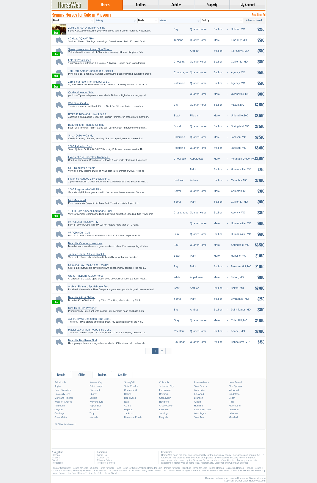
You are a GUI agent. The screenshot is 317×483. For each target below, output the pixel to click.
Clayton (59, 409)
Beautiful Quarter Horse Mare (85, 243)
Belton (232, 398)
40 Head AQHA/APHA (81, 38)
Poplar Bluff (95, 405)
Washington (200, 413)
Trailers (56, 457)
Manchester (235, 405)
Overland (234, 409)
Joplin (58, 386)
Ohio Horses (99, 470)
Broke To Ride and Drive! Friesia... (88, 114)
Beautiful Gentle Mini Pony (215, 470)
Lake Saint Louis (202, 409)
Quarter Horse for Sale (102, 468)
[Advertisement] (158, 362)
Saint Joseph (96, 386)
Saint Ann (199, 417)
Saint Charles (131, 386)
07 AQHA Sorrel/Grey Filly (83, 221)
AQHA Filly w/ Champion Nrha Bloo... (89, 318)
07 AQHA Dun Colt (79, 232)
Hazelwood (130, 398)
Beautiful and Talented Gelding (86, 124)
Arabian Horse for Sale (150, 468)
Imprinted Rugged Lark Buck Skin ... (89, 178)
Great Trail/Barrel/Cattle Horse (86, 275)
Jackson (128, 413)
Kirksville (163, 409)
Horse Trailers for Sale (90, 473)
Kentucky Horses (82, 470)
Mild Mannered (77, 200)
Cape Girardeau (63, 390)
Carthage (59, 413)
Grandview (165, 398)
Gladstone (234, 394)
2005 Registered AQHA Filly (84, 189)
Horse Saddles (111, 473)
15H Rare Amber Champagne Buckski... (91, 70)
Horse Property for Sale (64, 473)
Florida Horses (253, 468)
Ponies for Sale (172, 468)
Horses (56, 455)
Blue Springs (235, 386)
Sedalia (93, 398)
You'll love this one (117, 470)
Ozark (127, 405)
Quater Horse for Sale (81, 92)
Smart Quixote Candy (80, 135)
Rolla (231, 401)
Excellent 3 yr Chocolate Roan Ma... (89, 157)
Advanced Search (254, 20)
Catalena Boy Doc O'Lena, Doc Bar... (89, 265)
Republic (128, 409)
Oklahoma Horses (61, 470)
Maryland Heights (64, 398)
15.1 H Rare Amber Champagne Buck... (91, 211)
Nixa (126, 401)
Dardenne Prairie (133, 417)
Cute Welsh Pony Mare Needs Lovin (148, 470)
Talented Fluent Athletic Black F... (87, 254)
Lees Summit (235, 382)
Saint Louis (60, 382)
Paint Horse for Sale (126, 468)
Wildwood (234, 390)
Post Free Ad (258, 14)
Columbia (164, 382)
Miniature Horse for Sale (194, 468)
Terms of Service (106, 462)
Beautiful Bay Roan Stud (82, 340)
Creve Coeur (166, 405)
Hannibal (198, 405)
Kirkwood (199, 394)
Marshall (233, 417)
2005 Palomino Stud (80, 146)
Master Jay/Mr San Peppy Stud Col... (89, 329)
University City (62, 394)
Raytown (163, 394)
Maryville (163, 417)
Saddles (56, 460)
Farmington (165, 390)
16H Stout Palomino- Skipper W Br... (89, 81)
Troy (91, 413)
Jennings (164, 413)
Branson (198, 398)
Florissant (94, 390)
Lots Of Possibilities (79, 60)
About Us (102, 455)
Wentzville (199, 390)
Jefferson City (166, 386)
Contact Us (103, 457)
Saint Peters (200, 386)
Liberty (93, 394)
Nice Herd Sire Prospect (82, 308)
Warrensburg (96, 401)
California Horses (235, 468)
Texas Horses (216, 468)
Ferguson (60, 405)
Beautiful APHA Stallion (81, 297)
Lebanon (233, 413)
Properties (57, 462)
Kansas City (95, 382)
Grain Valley (61, 417)
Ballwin (127, 394)
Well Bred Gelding (78, 103)
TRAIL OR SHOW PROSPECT (247, 470)
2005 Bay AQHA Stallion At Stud (86, 27)
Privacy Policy (104, 460)
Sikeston (94, 409)
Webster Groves (63, 401)
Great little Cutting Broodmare (184, 470)
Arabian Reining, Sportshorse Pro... (89, 286)
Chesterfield (130, 390)
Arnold (197, 401)
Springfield (129, 382)
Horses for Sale (80, 468)
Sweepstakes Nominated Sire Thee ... (90, 49)
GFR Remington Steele (81, 167)
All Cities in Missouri (65, 424)
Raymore (164, 401)
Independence (201, 382)
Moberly (93, 417)
